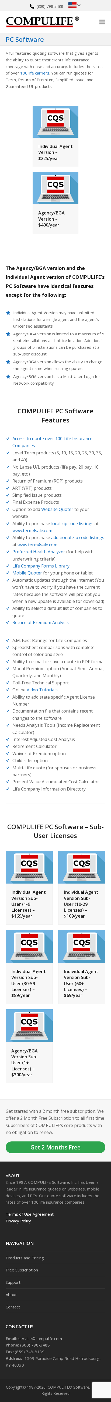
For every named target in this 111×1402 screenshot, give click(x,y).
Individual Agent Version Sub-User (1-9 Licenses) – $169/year (28, 904)
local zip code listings (72, 523)
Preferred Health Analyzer (38, 552)
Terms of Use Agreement (30, 1214)
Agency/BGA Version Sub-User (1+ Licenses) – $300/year (24, 1063)
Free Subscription (22, 1270)
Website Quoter (57, 509)
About (13, 1175)
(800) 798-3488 (50, 6)
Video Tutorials (42, 690)
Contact (13, 1307)
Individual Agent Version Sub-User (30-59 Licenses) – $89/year (28, 983)
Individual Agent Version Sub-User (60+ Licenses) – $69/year (81, 983)
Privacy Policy (18, 1220)
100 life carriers (34, 73)
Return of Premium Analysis (40, 622)
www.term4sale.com (32, 530)
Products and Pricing (25, 1257)
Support (13, 1282)
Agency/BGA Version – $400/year (51, 219)
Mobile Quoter (27, 573)
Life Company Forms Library (41, 566)
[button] (102, 22)
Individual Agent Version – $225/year (55, 152)
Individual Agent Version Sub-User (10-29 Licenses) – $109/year (81, 904)
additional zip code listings (77, 537)
